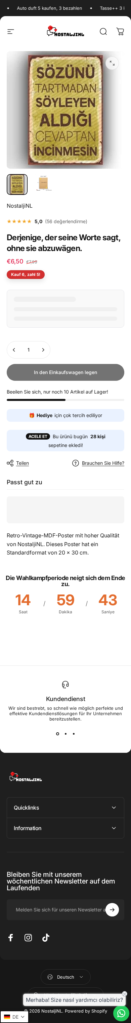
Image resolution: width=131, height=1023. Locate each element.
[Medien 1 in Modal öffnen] (112, 63)
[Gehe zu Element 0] (17, 184)
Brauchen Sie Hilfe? (103, 463)
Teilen (22, 463)
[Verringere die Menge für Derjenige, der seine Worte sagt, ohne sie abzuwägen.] (14, 349)
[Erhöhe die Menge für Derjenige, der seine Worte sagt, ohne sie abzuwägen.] (43, 349)
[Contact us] (121, 1013)
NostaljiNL (20, 205)
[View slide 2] (65, 734)
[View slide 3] (74, 734)
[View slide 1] (57, 734)
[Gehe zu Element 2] (43, 184)
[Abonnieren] (112, 909)
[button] (14, 1016)
